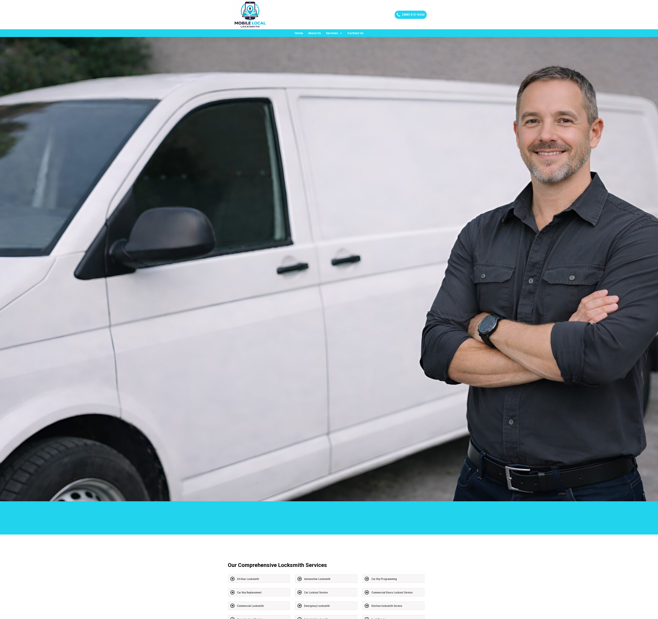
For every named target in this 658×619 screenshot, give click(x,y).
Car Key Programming (384, 579)
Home (299, 33)
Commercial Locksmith (250, 606)
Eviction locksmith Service (386, 606)
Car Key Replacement (249, 592)
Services (332, 33)
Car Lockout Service (316, 592)
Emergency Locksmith (317, 606)
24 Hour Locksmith (248, 579)
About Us (314, 33)
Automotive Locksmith (317, 579)
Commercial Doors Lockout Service (392, 592)
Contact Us (355, 33)
